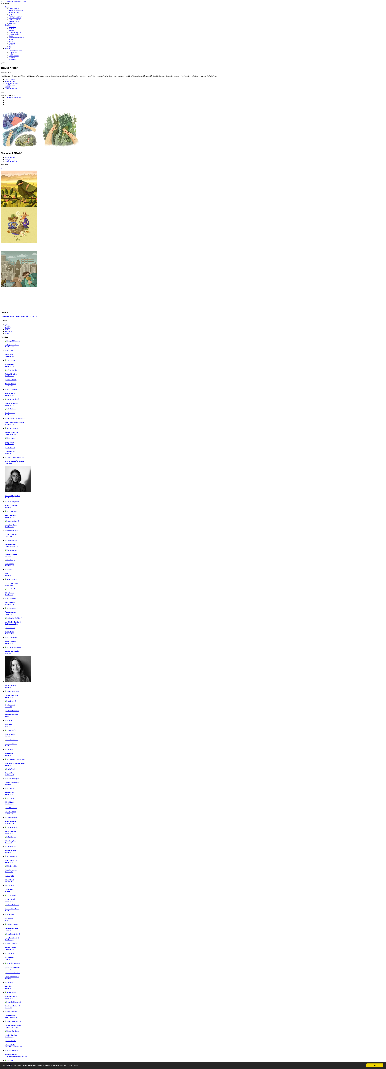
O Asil (7, 324)
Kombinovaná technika (16, 38)
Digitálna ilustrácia (15, 32)
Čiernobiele (12, 27)
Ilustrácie (8, 25)
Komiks (11, 14)
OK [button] (375, 1065)
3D (10, 47)
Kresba (11, 39)
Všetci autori (13, 23)
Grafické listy (13, 52)
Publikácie (12, 59)
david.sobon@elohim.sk (14, 97)
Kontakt (7, 333)
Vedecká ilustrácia (14, 19)
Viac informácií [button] (74, 1065)
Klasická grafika (14, 34)
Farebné (11, 28)
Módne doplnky (14, 56)
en (25, 2)
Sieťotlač (12, 45)
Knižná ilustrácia (14, 12)
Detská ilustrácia (14, 9)
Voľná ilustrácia (14, 21)
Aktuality (8, 328)
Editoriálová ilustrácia (16, 10)
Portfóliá (7, 326)
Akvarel (11, 30)
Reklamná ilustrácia (15, 18)
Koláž (11, 36)
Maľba (11, 41)
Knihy (11, 54)
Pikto (6, 329)
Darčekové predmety (15, 50)
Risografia (12, 43)
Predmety (8, 48)
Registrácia (8, 331)
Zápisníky (12, 57)
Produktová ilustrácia (15, 16)
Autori (7, 7)
